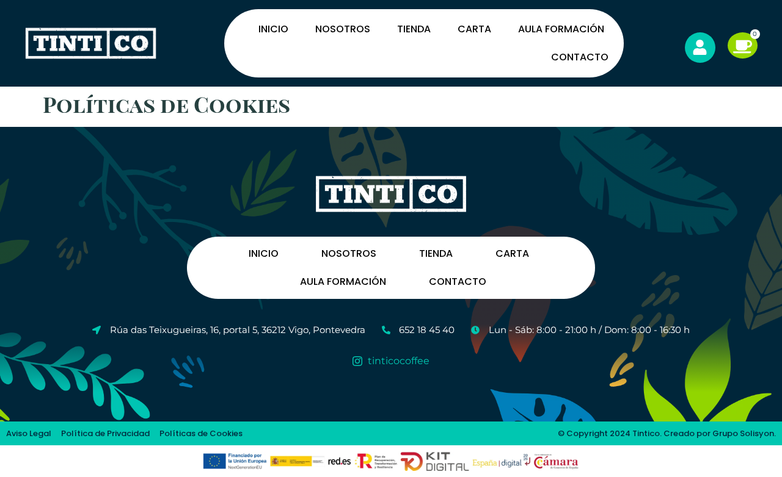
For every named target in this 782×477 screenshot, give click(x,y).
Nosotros (342, 29)
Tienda (414, 29)
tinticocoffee (397, 361)
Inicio (273, 29)
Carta (474, 29)
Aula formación (561, 29)
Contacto (579, 57)
